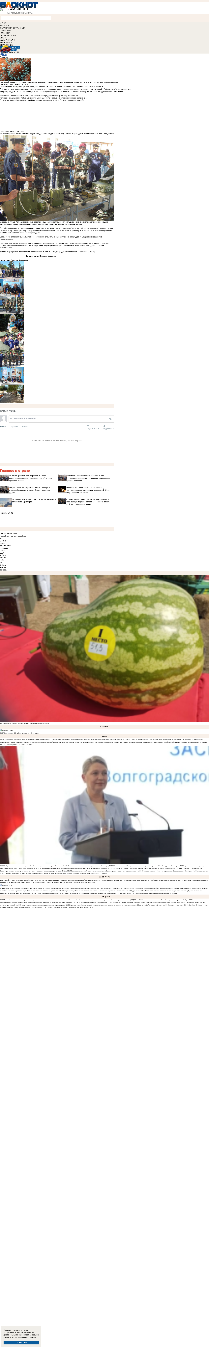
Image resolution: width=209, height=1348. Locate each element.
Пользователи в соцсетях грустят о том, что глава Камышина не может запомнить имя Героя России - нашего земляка (51, 87)
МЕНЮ (3, 23)
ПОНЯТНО (21, 1342)
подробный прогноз (8, 536)
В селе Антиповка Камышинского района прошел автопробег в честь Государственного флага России (166, 888)
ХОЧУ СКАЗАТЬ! (7, 40)
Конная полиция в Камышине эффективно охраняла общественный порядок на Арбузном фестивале (89, 739)
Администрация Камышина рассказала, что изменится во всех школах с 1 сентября (98, 888)
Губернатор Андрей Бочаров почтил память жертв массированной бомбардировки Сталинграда (146, 866)
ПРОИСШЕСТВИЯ (8, 35)
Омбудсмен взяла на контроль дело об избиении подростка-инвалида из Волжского (33, 866)
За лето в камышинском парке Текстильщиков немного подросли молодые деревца (68, 868)
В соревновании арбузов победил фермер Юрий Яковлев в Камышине (24, 723)
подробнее (21, 536)
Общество (4, 132)
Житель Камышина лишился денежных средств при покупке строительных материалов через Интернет (39, 900)
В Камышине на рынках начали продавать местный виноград (87, 866)
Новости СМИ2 (6, 513)
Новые (3, 426)
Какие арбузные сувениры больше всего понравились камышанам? (27, 739)
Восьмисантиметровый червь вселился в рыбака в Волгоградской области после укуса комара (104, 871)
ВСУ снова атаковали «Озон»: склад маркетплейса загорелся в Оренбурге (166, 871)
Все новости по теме (9, 84)
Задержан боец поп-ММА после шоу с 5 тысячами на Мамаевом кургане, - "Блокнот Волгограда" (45, 893)
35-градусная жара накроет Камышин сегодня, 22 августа (157, 893)
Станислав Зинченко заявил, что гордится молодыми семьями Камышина (124, 742)
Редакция (4, 57)
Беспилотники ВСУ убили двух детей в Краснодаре (21, 733)
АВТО (14, 50)
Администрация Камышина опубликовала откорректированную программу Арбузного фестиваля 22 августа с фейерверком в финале (116, 905)
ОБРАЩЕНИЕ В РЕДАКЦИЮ (12, 28)
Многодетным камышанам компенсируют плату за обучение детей (42, 905)
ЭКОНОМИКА (6, 43)
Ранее (24, 426)
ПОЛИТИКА (5, 33)
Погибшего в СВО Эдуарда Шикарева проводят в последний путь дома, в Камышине (64, 907)
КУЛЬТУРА (4, 26)
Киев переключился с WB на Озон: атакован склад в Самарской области (108, 893)
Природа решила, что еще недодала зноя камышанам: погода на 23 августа (80, 873)
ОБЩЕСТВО (5, 30)
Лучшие (14, 426)
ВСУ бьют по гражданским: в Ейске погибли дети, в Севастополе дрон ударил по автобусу (160, 739)
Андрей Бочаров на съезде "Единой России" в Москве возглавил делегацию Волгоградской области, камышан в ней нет (46, 880)
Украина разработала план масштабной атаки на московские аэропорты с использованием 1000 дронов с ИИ (103, 891)
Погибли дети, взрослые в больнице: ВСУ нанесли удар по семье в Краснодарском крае (34, 888)
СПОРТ (3, 38)
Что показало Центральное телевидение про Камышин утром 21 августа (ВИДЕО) (107, 900)
